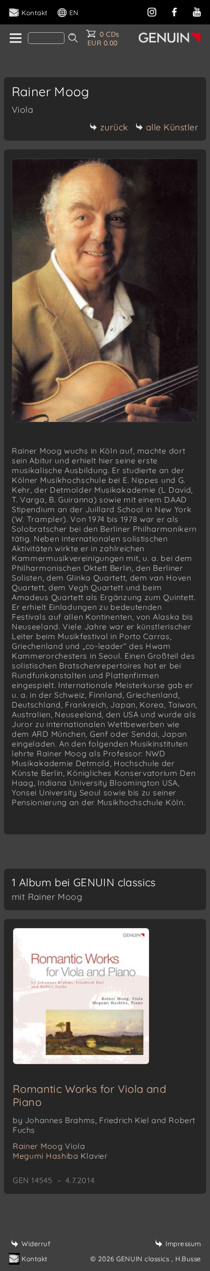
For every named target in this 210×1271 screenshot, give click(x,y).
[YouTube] (197, 11)
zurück (114, 127)
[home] (15, 38)
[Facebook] (174, 11)
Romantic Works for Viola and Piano (89, 1095)
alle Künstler (172, 127)
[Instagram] (152, 11)
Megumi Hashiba (60, 1156)
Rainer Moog (49, 1146)
